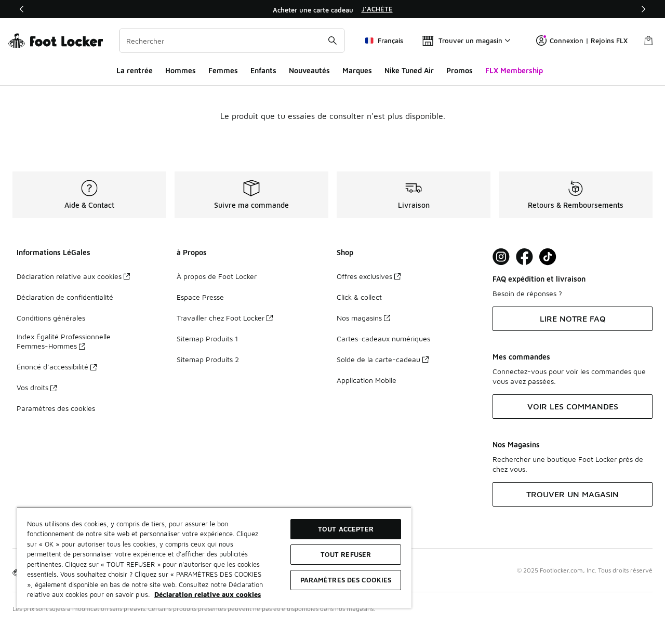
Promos (459, 70)
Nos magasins (359, 317)
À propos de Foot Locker (217, 276)
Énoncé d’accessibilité (52, 366)
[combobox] (232, 40)
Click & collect (359, 296)
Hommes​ (180, 70)
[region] (332, 9)
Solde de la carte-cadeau (378, 359)
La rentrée (134, 70)
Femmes (223, 70)
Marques (357, 70)
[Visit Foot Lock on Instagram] (501, 256)
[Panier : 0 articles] (648, 40)
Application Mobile (366, 380)
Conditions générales (51, 317)
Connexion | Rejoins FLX (589, 40)
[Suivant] (643, 9)
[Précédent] (22, 9)
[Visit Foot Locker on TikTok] (547, 256)
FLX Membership (514, 70)
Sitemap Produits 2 (208, 359)
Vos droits (32, 387)
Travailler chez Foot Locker (220, 317)
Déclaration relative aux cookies (69, 276)
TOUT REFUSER (346, 554)
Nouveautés (309, 70)
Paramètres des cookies (56, 408)
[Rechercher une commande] (332, 40)
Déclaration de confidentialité (65, 296)
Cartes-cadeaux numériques (383, 338)
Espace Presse (200, 296)
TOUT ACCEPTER (346, 529)
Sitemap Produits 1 (207, 338)
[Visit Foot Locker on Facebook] (524, 256)
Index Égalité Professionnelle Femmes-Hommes (64, 341)
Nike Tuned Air (409, 70)
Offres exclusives (364, 276)
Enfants (263, 70)
